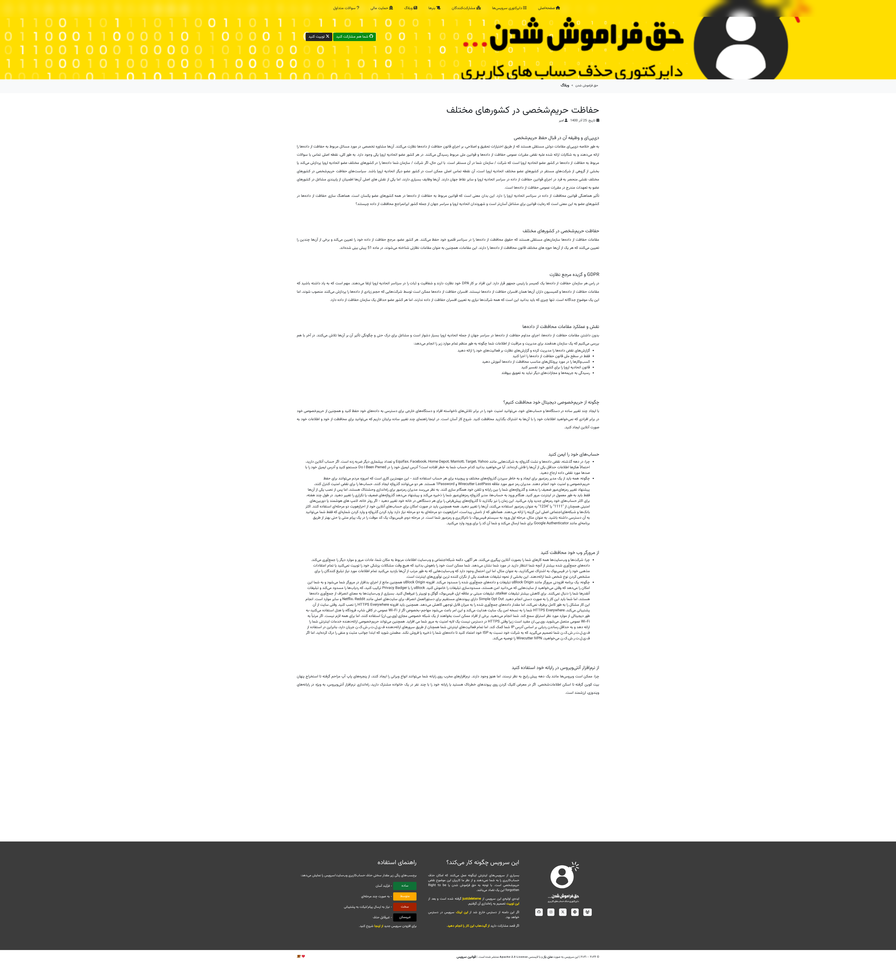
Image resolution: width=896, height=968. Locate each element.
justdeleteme (471, 898)
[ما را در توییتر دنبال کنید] (563, 912)
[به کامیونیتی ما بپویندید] (587, 912)
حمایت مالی (380, 8)
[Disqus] (448, 769)
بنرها (432, 8)
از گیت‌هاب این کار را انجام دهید (469, 926)
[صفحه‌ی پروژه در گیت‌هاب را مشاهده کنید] (539, 912)
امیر (561, 120)
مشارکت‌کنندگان (464, 8)
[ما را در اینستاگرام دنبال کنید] (550, 912)
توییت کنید (317, 37)
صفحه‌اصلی (547, 8)
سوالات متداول (345, 8)
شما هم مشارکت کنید (352, 37)
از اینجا (378, 926)
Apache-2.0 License (514, 956)
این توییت (512, 903)
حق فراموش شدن (586, 85)
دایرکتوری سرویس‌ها (507, 8)
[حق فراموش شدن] (563, 881)
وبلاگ (408, 8)
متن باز (548, 957)
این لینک (462, 912)
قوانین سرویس (466, 957)
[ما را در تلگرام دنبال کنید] (575, 912)
